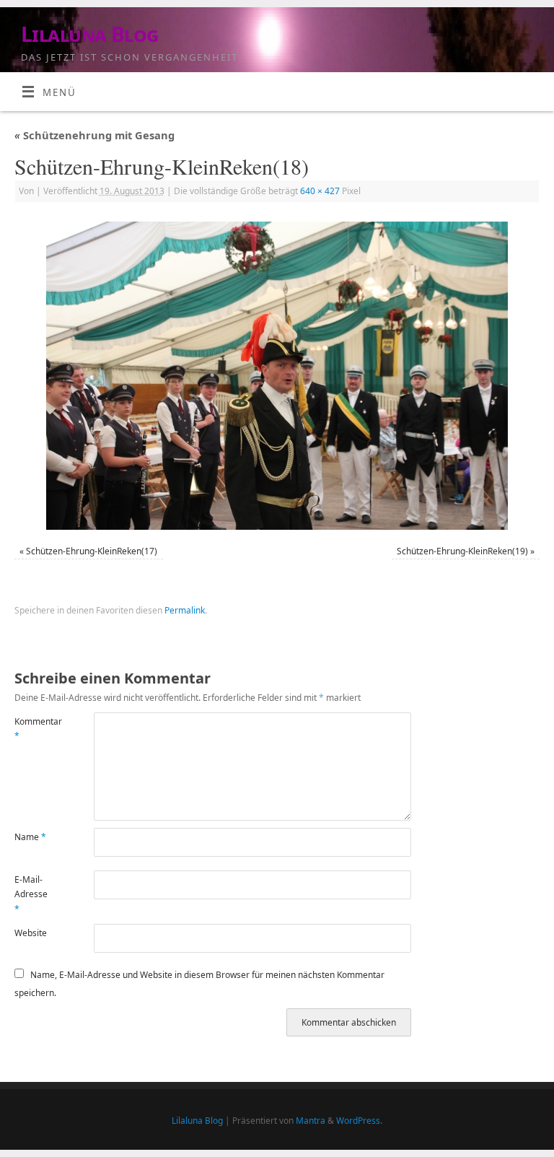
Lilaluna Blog (90, 34)
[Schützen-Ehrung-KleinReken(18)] (277, 376)
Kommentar (34, 728)
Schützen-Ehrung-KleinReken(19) (462, 551)
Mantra (310, 1120)
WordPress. (359, 1120)
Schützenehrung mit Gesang (94, 135)
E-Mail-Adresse (31, 894)
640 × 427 (320, 191)
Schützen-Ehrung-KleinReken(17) (91, 551)
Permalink (184, 610)
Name (30, 837)
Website (30, 933)
